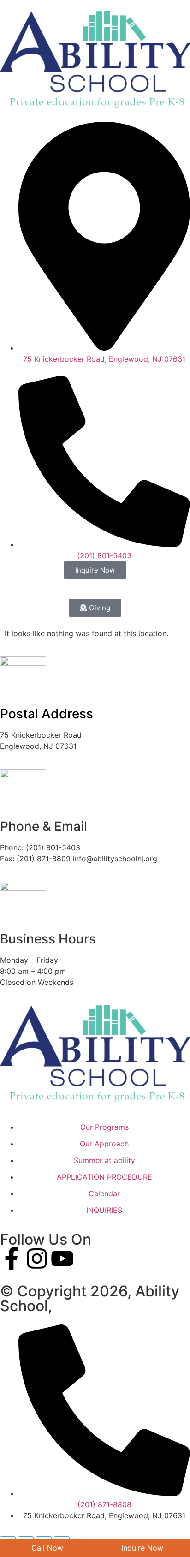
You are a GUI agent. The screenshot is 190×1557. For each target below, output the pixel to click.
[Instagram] (36, 1258)
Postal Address (46, 714)
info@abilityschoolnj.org (115, 858)
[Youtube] (62, 1258)
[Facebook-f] (11, 1258)
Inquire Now (142, 1547)
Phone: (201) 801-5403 (40, 847)
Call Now (47, 1547)
